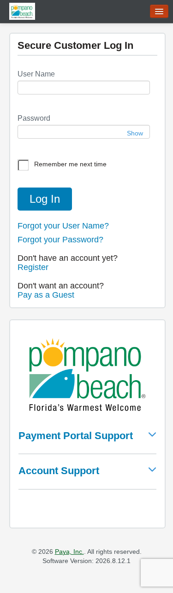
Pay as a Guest (46, 294)
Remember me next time (70, 164)
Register (33, 267)
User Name (36, 74)
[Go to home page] (22, 10)
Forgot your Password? (60, 239)
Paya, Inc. (69, 551)
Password (34, 118)
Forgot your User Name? (63, 225)
